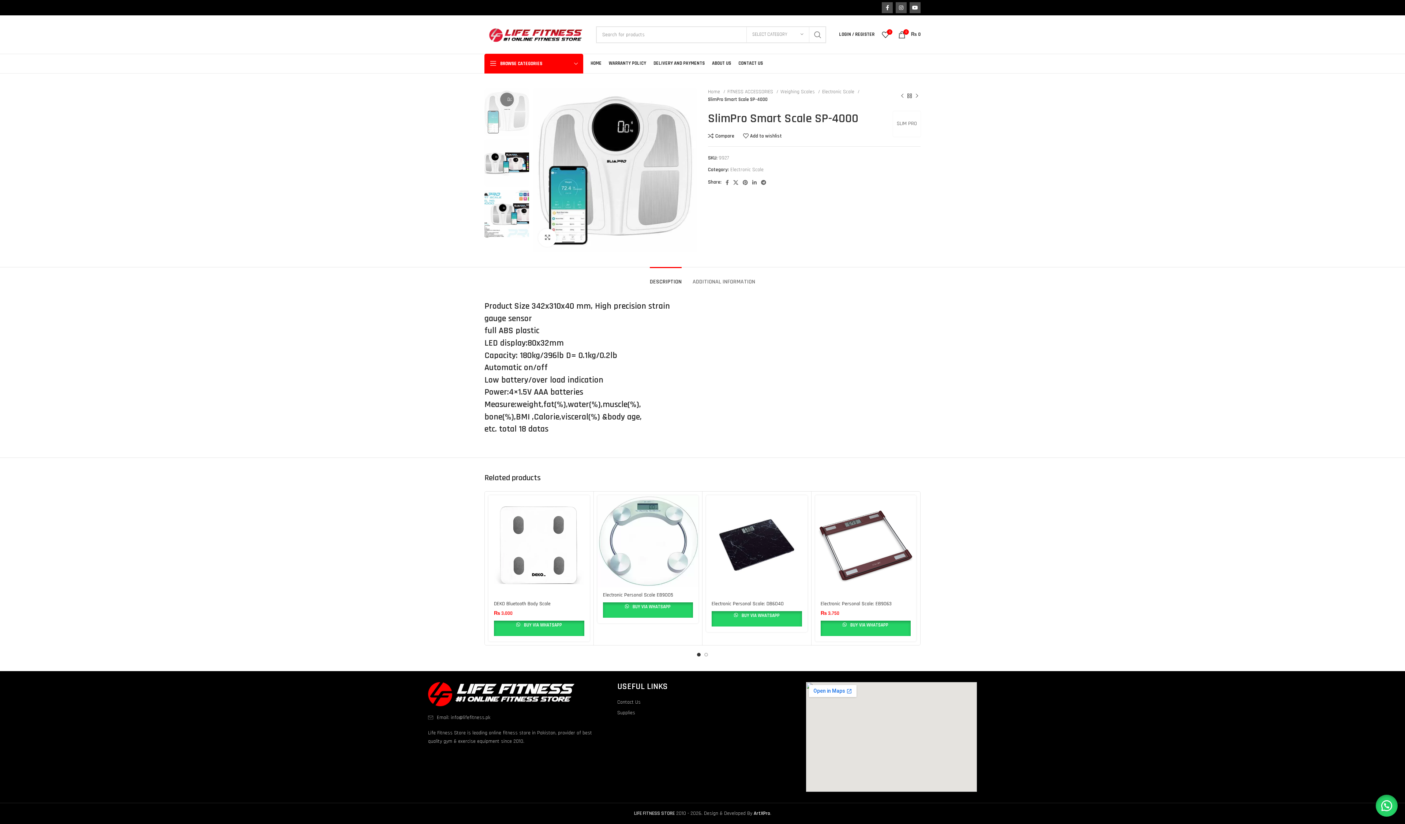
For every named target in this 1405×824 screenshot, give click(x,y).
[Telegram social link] (763, 182)
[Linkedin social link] (754, 182)
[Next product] (917, 95)
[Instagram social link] (901, 7)
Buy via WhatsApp (542, 625)
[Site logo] (536, 34)
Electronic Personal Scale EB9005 (638, 595)
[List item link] (513, 718)
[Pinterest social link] (745, 182)
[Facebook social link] (887, 7)
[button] (1387, 806)
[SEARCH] (817, 34)
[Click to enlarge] (547, 238)
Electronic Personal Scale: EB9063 (856, 604)
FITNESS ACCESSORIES (751, 92)
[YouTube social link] (915, 7)
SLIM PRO (907, 123)
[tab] (666, 278)
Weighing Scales (798, 92)
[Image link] (501, 694)
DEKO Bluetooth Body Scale (522, 604)
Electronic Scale (839, 92)
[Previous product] (902, 95)
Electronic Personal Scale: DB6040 (748, 604)
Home (715, 92)
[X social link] (736, 182)
